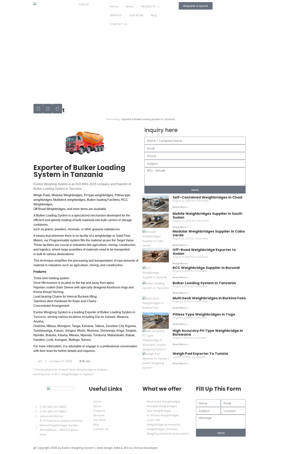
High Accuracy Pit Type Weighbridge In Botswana (208, 332)
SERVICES (116, 15)
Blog (154, 15)
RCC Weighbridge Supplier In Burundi (206, 267)
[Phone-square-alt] (48, 108)
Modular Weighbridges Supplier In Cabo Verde (209, 233)
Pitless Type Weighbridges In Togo (204, 314)
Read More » (180, 207)
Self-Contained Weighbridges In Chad (207, 197)
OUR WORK (136, 15)
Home (114, 6)
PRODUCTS (148, 6)
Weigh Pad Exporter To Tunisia (200, 353)
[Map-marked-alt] (57, 108)
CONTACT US (118, 24)
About (130, 6)
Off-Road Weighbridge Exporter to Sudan (204, 251)
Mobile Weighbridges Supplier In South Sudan (207, 215)
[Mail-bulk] (38, 108)
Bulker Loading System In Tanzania (204, 283)
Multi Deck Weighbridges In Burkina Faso (209, 298)
